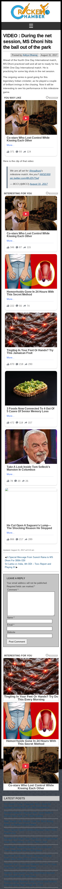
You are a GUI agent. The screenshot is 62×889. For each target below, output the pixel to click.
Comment (12, 589)
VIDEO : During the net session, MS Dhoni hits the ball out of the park (28, 41)
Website (11, 632)
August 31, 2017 (39, 184)
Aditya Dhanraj (30, 55)
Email (10, 625)
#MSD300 (45, 174)
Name (10, 617)
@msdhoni (35, 170)
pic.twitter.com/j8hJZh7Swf (24, 178)
